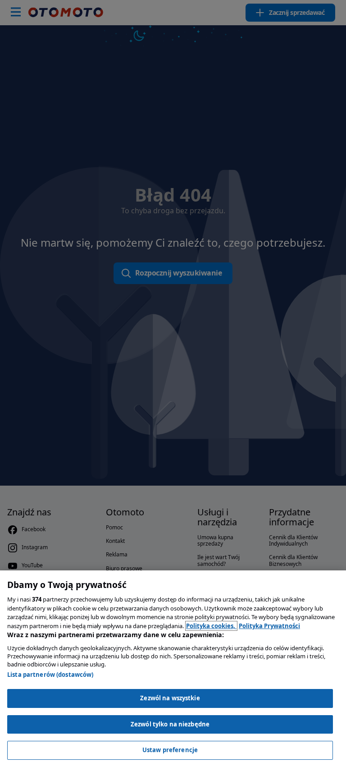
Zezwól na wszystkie (170, 698)
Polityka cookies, (211, 626)
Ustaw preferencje (170, 750)
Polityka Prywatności (269, 626)
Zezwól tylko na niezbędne (170, 724)
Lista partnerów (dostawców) (50, 675)
